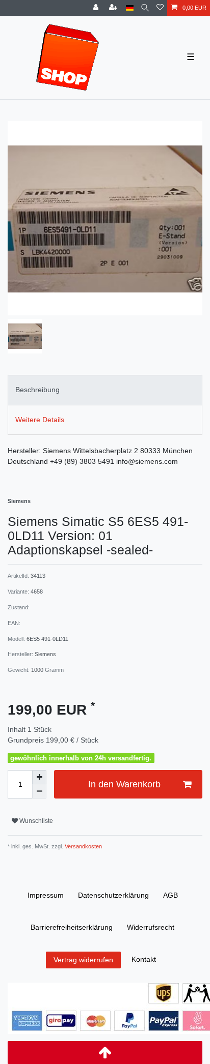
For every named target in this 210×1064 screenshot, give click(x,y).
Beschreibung (37, 390)
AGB (170, 895)
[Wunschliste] (160, 8)
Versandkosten (82, 846)
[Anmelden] (97, 8)
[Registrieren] (114, 8)
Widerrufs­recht (150, 927)
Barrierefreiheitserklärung (72, 927)
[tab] (105, 390)
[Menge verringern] (39, 791)
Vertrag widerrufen (83, 960)
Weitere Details (39, 420)
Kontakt (144, 959)
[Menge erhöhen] (39, 777)
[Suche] (145, 8)
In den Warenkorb (124, 784)
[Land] (129, 8)
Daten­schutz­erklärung (113, 895)
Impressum (46, 895)
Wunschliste (35, 820)
